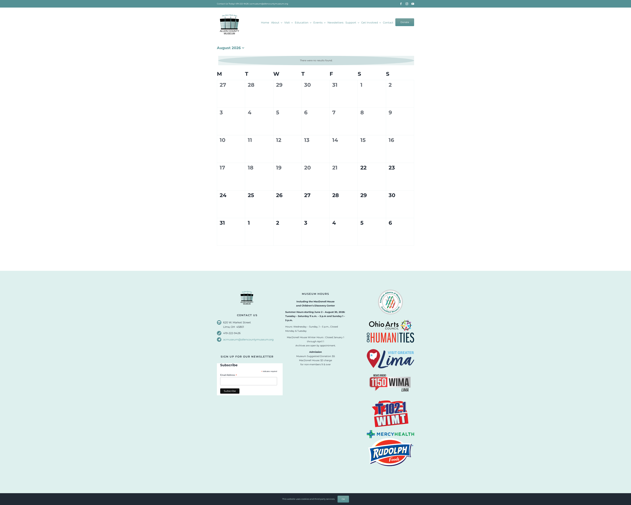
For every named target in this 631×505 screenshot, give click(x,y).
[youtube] (412, 3)
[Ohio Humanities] (390, 333)
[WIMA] (390, 369)
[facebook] (401, 3)
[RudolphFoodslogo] (390, 439)
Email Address (228, 375)
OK (343, 499)
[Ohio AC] (390, 318)
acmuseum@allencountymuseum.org (269, 3)
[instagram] (407, 3)
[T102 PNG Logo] (390, 399)
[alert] (316, 60)
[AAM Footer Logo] (390, 290)
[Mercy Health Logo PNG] (390, 431)
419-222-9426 (241, 3)
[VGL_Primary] (390, 350)
